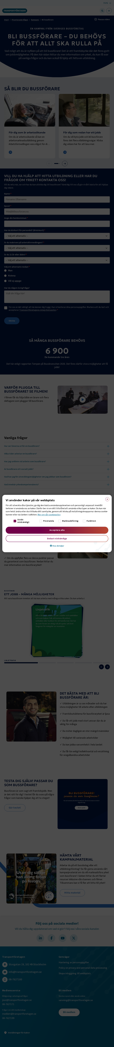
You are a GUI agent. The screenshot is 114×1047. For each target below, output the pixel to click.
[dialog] (57, 523)
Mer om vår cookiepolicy (49, 514)
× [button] (106, 498)
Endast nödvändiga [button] (57, 538)
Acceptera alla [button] (57, 530)
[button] (57, 545)
